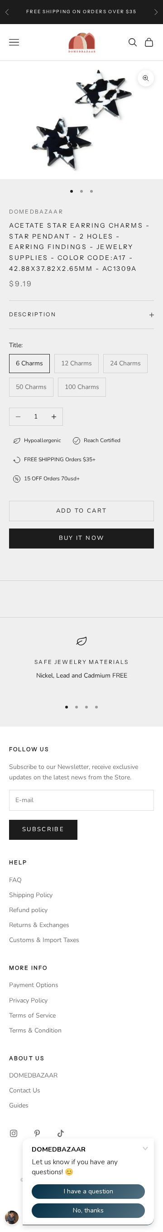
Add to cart (81, 511)
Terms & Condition (35, 1030)
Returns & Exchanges (39, 925)
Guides (19, 1105)
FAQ (15, 880)
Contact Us (24, 1090)
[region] (81, 664)
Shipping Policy (31, 895)
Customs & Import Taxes (44, 940)
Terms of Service (32, 1015)
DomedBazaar (36, 211)
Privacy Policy (28, 1000)
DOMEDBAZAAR (33, 1075)
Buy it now (81, 538)
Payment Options (33, 985)
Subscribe (43, 829)
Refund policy (28, 910)
